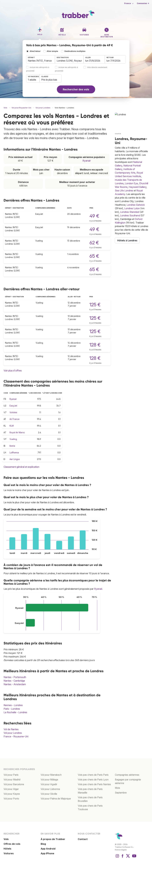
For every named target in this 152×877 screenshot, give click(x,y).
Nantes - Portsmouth (15, 677)
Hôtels (7, 848)
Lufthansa (14, 452)
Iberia (12, 446)
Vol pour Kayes (12, 793)
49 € (94, 216)
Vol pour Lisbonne (50, 789)
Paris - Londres (12, 708)
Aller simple (52, 51)
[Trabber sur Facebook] (122, 857)
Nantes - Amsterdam (15, 684)
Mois (117, 787)
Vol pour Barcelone (14, 784)
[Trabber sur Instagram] (117, 857)
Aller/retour (35, 51)
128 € (94, 345)
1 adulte (32, 79)
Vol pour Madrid (12, 779)
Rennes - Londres (13, 705)
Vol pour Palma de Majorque (56, 798)
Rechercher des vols (76, 89)
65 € (94, 256)
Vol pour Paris (11, 774)
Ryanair (87, 160)
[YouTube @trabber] (134, 857)
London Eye (131, 183)
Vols (6, 839)
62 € (94, 243)
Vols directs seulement (97, 67)
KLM (12, 425)
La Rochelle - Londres (15, 712)
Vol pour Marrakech (51, 774)
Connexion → (143, 3)
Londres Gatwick (136, 204)
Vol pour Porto (11, 798)
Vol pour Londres (13, 732)
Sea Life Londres (124, 190)
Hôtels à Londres (127, 240)
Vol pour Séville (49, 793)
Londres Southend (130, 215)
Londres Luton (132, 208)
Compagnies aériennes (127, 774)
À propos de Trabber (53, 839)
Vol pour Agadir (49, 784)
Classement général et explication (21, 466)
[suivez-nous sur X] (128, 857)
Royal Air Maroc (17, 432)
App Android (48, 848)
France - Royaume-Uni (16, 736)
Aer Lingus (15, 459)
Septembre (121, 792)
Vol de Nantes (11, 729)
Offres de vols (12, 843)
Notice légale (121, 850)
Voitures (9, 853)
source (118, 133)
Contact (83, 839)
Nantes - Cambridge (14, 680)
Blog (43, 843)
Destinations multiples (74, 51)
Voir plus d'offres (13, 370)
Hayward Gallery (137, 186)
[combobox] (40, 59)
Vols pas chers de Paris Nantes (94, 784)
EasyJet (13, 405)
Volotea (13, 412)
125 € (94, 304)
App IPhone (47, 853)
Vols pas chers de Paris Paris (93, 774)
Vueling (13, 439)
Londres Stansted (129, 211)
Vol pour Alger (11, 789)
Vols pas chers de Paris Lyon (93, 779)
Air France (14, 419)
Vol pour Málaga (49, 779)
